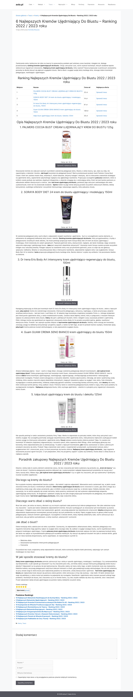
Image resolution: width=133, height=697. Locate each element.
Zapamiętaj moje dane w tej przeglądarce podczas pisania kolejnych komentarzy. (47, 677)
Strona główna (21, 15)
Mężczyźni (61, 4)
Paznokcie (91, 4)
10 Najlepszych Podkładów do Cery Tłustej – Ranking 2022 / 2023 (41, 618)
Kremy (36, 15)
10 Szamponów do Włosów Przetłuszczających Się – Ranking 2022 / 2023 (44, 605)
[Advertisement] (66, 46)
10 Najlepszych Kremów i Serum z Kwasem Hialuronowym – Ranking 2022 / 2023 (46, 614)
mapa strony (72, 694)
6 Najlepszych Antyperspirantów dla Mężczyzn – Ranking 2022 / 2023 (43, 612)
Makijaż (40, 4)
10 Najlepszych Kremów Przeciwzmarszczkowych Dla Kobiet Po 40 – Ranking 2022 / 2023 (50, 602)
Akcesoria (101, 4)
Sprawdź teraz (101, 92)
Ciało (30, 4)
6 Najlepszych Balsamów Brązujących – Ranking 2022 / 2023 (39, 609)
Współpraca (111, 4)
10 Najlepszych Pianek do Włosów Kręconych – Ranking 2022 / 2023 (42, 616)
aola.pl (19, 4)
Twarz (51, 4)
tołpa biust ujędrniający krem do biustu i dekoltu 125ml (53, 116)
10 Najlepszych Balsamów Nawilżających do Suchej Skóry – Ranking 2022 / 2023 (46, 598)
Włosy (73, 4)
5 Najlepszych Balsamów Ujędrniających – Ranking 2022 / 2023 (40, 600)
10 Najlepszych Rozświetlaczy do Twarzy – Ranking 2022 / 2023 (40, 607)
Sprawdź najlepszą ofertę (66, 165)
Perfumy (81, 4)
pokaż (27, 590)
